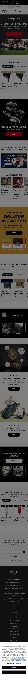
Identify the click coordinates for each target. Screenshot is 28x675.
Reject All (14, 667)
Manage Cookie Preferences (14, 663)
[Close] (26, 644)
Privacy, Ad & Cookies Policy (18, 660)
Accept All (14, 672)
